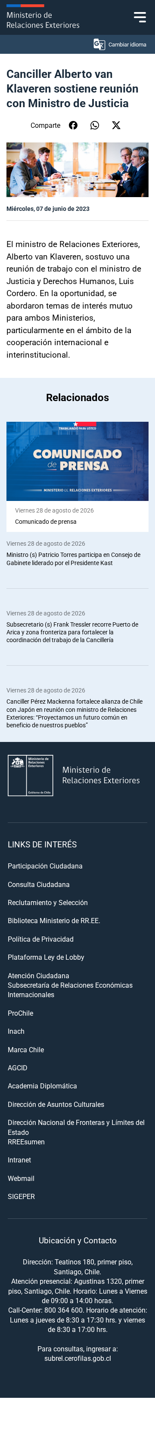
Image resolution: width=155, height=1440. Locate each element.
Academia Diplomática (42, 1085)
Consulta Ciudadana (39, 884)
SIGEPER (21, 1196)
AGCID (18, 1067)
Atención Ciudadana (38, 975)
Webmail (21, 1178)
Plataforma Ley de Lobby (46, 956)
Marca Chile (26, 1049)
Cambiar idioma (127, 44)
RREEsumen (26, 1141)
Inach (16, 1030)
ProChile (20, 1012)
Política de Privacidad (41, 938)
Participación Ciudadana (45, 865)
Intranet (19, 1159)
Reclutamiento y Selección (48, 902)
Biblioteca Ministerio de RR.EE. (54, 920)
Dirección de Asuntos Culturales (56, 1104)
